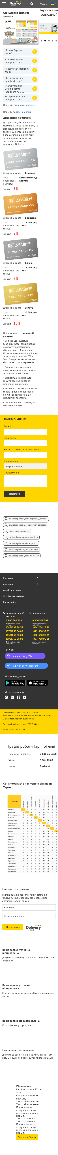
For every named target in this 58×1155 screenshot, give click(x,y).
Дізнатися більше (27, 1137)
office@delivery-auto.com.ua (21, 719)
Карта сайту (9, 602)
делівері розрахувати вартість (23, 537)
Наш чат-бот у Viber (23, 656)
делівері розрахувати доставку (24, 555)
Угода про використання (14, 730)
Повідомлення (11, 472)
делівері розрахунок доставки (23, 549)
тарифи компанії (26, 104)
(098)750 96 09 (14, 638)
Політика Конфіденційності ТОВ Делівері (21, 724)
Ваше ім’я (9, 426)
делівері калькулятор (19, 530)
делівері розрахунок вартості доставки (28, 524)
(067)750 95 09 (40, 638)
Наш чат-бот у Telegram (25, 665)
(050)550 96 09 (40, 634)
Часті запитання (12, 590)
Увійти (43, 4)
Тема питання (11, 461)
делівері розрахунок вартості (23, 543)
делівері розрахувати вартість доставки (28, 518)
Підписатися (13, 927)
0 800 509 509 (40, 620)
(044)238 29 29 (40, 627)
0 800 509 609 (14, 620)
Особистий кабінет (13, 596)
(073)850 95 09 (40, 631)
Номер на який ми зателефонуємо (22, 449)
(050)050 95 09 (14, 634)
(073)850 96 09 (14, 631)
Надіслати (14, 493)
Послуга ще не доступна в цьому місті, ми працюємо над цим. (27, 1111)
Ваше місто (10, 437)
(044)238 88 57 (14, 627)
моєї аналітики (24, 111)
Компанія (8, 584)
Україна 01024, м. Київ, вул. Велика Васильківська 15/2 (27, 716)
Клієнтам (8, 578)
